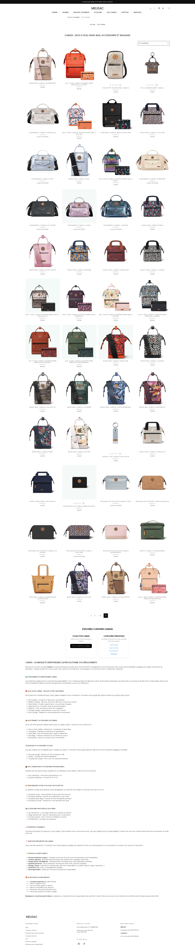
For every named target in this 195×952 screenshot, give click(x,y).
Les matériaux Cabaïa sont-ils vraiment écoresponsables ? (46, 681)
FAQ (26, 927)
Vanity (30, 756)
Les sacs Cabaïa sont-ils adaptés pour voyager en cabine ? (46, 750)
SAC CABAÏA (112, 12)
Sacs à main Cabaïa (35, 729)
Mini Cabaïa (32, 700)
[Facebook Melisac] (163, 8)
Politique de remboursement (34, 933)
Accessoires (114, 651)
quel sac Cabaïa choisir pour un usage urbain (53, 725)
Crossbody (32, 731)
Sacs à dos (114, 645)
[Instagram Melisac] (159, 8)
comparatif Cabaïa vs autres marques (44, 683)
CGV (26, 939)
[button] (110, 85)
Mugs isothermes (34, 815)
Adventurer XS (33, 706)
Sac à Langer (33, 712)
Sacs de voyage (34, 754)
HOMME (65, 12)
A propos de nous (31, 936)
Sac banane (32, 738)
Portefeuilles (33, 819)
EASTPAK (125, 12)
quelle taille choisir (122, 695)
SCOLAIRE (98, 12)
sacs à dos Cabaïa (52, 695)
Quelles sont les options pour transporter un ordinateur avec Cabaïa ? (51, 771)
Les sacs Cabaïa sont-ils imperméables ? (105, 831)
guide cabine (86, 750)
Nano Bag (32, 733)
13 (100, 616)
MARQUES (138, 12)
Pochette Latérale (35, 796)
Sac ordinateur (33, 775)
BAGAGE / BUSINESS (82, 12)
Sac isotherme (33, 813)
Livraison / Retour (31, 930)
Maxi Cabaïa (32, 704)
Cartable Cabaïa (34, 710)
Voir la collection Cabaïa (81, 646)
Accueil (92, 24)
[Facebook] (84, 944)
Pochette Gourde (34, 800)
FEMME (55, 12)
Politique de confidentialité (34, 944)
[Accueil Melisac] (93, 917)
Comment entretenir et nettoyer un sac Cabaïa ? (43, 831)
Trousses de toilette (35, 759)
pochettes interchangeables (52, 790)
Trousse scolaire (34, 817)
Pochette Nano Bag (35, 798)
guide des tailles (99, 695)
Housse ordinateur (35, 777)
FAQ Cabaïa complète (65, 845)
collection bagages (113, 750)
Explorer (31, 708)
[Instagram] (79, 944)
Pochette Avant (34, 794)
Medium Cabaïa (34, 702)
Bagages (114, 654)
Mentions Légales (31, 941)
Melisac (97, 8)
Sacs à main (114, 648)
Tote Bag (31, 735)
